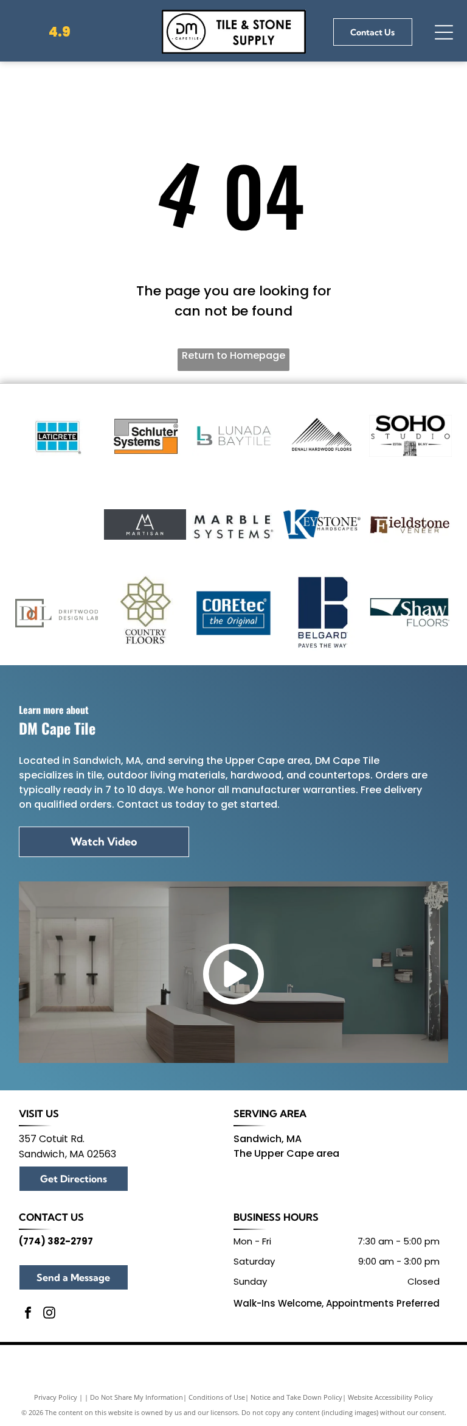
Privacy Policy (55, 1397)
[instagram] (49, 1314)
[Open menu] (444, 32)
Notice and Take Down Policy (296, 1397)
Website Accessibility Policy (390, 1397)
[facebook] (28, 1314)
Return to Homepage (233, 355)
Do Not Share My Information (136, 1397)
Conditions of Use (217, 1397)
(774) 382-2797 (56, 1241)
